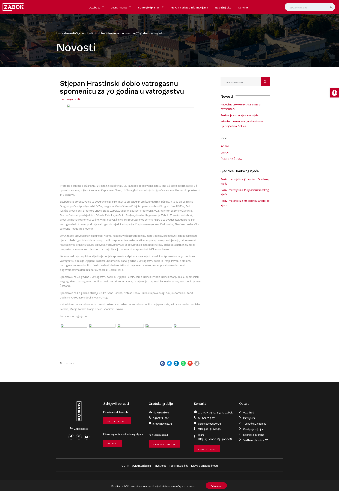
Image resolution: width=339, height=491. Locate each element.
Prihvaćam (216, 485)
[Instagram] (79, 437)
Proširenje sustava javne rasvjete (239, 114)
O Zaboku (94, 7)
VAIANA (225, 152)
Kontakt (243, 7)
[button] (334, 92)
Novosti (70, 32)
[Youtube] (87, 437)
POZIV (225, 145)
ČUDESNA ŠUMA (231, 158)
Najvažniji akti (223, 7)
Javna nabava (119, 7)
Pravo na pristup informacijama (189, 7)
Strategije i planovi (149, 7)
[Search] (331, 7)
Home (60, 32)
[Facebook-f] (71, 437)
